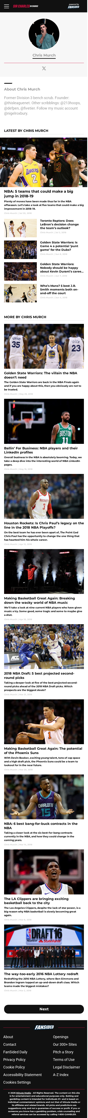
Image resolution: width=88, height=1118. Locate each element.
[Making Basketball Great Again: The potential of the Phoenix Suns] (44, 735)
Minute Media (23, 1093)
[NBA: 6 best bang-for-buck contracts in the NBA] (44, 810)
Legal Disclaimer (66, 1067)
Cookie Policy (14, 1067)
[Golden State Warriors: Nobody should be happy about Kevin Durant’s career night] (44, 271)
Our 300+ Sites (65, 1044)
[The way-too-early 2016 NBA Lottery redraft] (44, 958)
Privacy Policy (14, 1059)
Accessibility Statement (22, 1075)
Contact (9, 1044)
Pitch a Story (63, 1052)
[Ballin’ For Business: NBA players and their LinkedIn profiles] (44, 435)
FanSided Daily (15, 1052)
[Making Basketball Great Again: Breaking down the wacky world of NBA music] (44, 585)
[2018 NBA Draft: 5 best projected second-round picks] (44, 660)
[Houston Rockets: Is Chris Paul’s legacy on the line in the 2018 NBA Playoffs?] (44, 510)
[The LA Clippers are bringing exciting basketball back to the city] (44, 885)
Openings (60, 1037)
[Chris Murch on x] (44, 68)
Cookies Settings (17, 1082)
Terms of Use (64, 1059)
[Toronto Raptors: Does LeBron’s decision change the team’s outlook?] (44, 228)
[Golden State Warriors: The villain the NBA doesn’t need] (44, 360)
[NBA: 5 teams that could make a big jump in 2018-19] (44, 176)
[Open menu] (6, 6)
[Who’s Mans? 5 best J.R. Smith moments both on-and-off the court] (44, 293)
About (8, 1037)
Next (44, 1009)
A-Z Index (61, 1075)
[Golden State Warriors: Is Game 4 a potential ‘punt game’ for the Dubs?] (44, 250)
